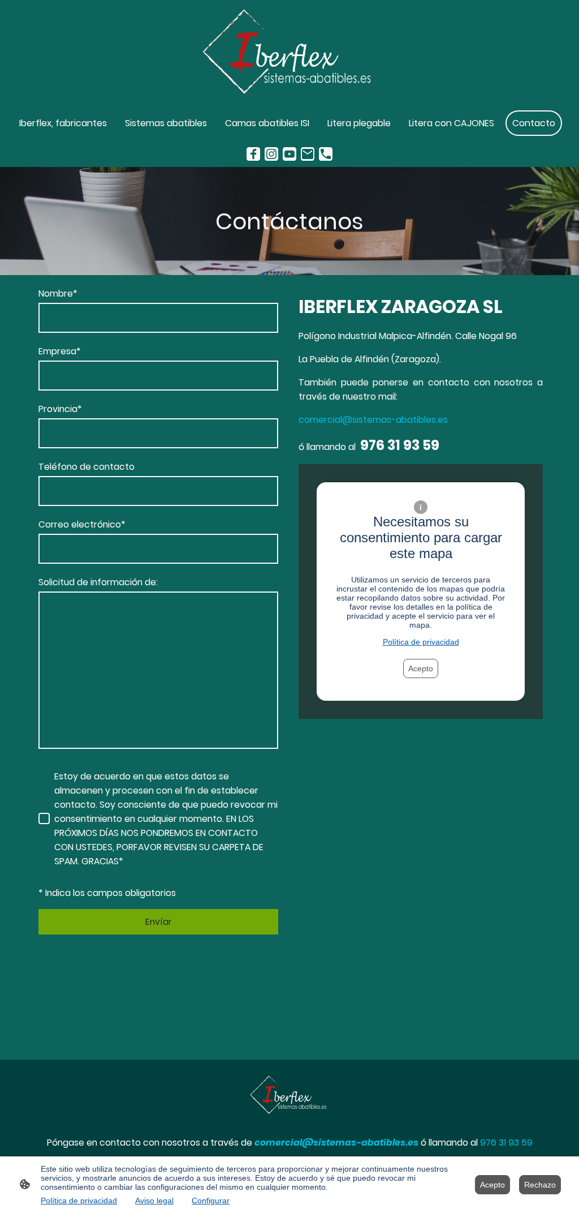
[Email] (307, 154)
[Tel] (325, 154)
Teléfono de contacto (86, 466)
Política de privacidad (421, 641)
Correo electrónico (82, 524)
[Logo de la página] (289, 52)
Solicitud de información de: (98, 582)
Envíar (158, 921)
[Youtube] (289, 154)
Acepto (420, 668)
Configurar (211, 1200)
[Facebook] (253, 154)
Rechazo (540, 1184)
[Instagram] (271, 154)
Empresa (59, 351)
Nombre (57, 293)
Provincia (60, 408)
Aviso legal (154, 1200)
